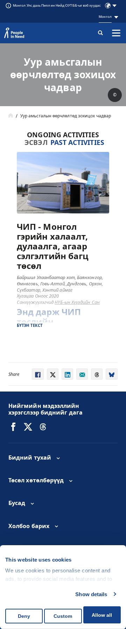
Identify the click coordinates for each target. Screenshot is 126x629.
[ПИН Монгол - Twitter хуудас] (28, 427)
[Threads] (43, 427)
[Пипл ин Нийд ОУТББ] (13, 427)
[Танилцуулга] (10, 116)
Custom (63, 616)
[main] (63, 217)
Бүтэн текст (29, 325)
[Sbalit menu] (116, 32)
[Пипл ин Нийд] (14, 32)
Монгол (105, 16)
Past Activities (77, 142)
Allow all (102, 615)
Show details (91, 594)
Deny (24, 616)
